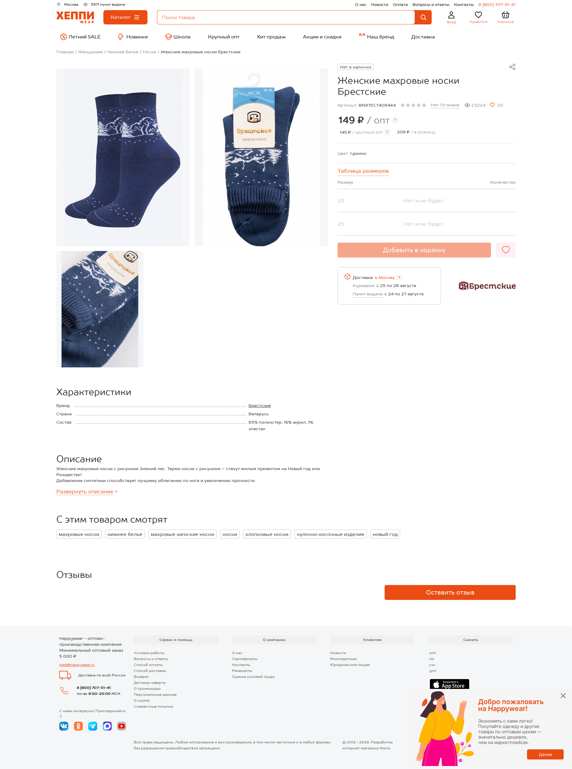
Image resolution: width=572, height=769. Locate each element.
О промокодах (147, 689)
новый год (385, 534)
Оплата (400, 4)
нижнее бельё (125, 534)
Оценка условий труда (253, 677)
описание (84, 492)
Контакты (464, 4)
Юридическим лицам (350, 665)
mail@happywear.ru (77, 665)
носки (230, 534)
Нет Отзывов (445, 104)
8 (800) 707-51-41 (497, 4)
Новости (379, 4)
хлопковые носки (266, 534)
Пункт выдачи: (368, 293)
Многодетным (343, 659)
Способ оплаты (148, 665)
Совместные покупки (153, 706)
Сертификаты (244, 659)
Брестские (259, 405)
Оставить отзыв (450, 592)
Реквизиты (242, 671)
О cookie (142, 700)
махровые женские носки (182, 534)
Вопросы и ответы (431, 4)
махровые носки (79, 534)
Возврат (141, 677)
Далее (545, 754)
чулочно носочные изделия (330, 534)
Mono (385, 748)
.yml (432, 671)
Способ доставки (150, 671)
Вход (451, 22)
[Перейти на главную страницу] (75, 17)
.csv (431, 665)
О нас (360, 4)
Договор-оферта (149, 683)
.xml (432, 653)
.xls (431, 659)
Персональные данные (155, 694)
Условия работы (149, 653)
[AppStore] (449, 684)
